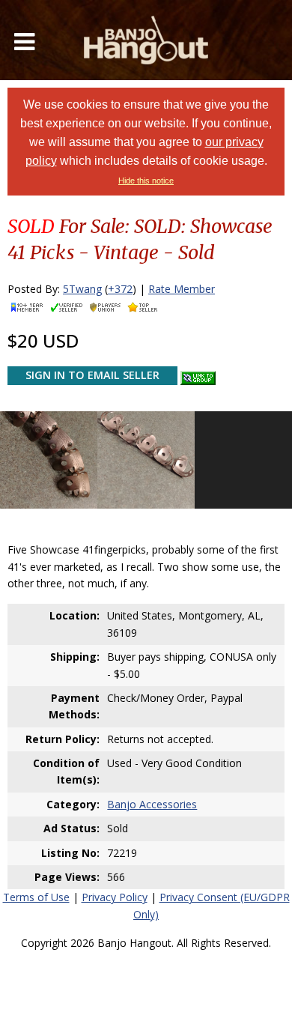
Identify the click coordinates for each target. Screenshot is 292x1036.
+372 (120, 289)
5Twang (82, 289)
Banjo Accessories (152, 804)
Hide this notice (146, 180)
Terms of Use (36, 897)
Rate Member (181, 289)
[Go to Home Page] (146, 40)
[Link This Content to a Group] (198, 374)
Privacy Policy (114, 897)
